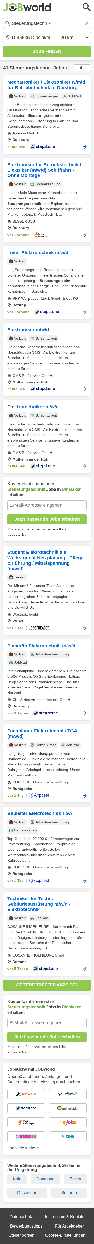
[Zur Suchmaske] (87, 7)
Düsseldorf (27, 1193)
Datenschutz (21, 1217)
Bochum (69, 1193)
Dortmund (45, 1179)
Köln (17, 1179)
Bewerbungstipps (26, 1226)
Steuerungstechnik (31, 67)
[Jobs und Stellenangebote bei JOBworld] (27, 7)
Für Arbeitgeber (69, 1226)
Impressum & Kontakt (64, 1217)
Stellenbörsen (21, 1235)
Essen (75, 1179)
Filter (82, 67)
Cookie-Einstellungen (65, 1235)
